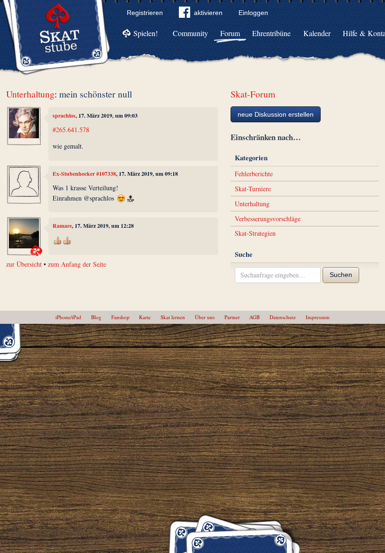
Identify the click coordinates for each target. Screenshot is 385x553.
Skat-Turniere (253, 188)
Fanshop (120, 317)
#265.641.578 (71, 129)
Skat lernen (173, 317)
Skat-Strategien (255, 233)
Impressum (318, 317)
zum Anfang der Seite (77, 264)
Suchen (341, 274)
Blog (96, 317)
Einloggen (253, 12)
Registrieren (145, 12)
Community (190, 33)
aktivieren (208, 12)
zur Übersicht (24, 264)
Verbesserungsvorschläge (267, 218)
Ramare (62, 226)
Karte (145, 317)
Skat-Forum (253, 94)
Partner (232, 317)
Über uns (205, 317)
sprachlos (64, 116)
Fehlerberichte (254, 173)
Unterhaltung (30, 94)
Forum (230, 33)
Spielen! (145, 33)
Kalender (317, 33)
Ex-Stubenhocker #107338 (84, 174)
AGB (254, 317)
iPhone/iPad (68, 317)
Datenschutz (283, 317)
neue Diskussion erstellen (276, 114)
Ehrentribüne (271, 33)
